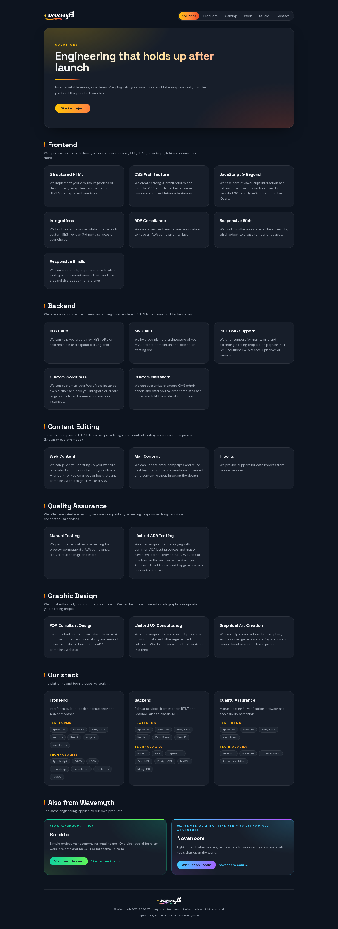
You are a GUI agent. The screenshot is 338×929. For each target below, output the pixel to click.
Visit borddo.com (68, 861)
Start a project (73, 108)
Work (248, 16)
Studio (264, 16)
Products (210, 16)
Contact (283, 16)
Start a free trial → (105, 861)
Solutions (189, 16)
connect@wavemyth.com (184, 915)
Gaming (231, 16)
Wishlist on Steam (196, 865)
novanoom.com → (233, 865)
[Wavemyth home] (59, 15)
